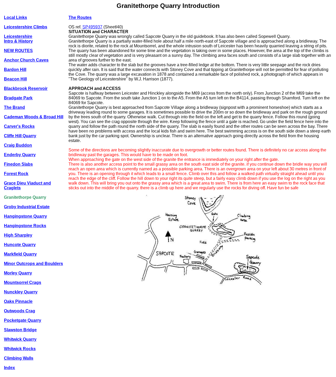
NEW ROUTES (18, 50)
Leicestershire (18, 36)
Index (9, 367)
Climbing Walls (18, 358)
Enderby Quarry (20, 154)
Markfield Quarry (20, 254)
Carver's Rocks (19, 126)
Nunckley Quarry (21, 292)
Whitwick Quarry (20, 339)
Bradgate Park (18, 98)
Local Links (15, 17)
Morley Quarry (18, 273)
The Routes (80, 17)
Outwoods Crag (19, 311)
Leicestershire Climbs (25, 27)
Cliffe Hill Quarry (20, 136)
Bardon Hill (15, 69)
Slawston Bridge (20, 330)
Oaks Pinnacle (18, 301)
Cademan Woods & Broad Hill (33, 117)
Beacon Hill (15, 79)
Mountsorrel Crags (22, 282)
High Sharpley (18, 235)
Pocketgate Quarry (22, 320)
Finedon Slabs (18, 164)
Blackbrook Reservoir (26, 88)
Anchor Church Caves (26, 60)
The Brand (14, 107)
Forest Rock (16, 173)
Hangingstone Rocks (25, 225)
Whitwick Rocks (20, 349)
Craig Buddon (18, 145)
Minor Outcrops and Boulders (33, 263)
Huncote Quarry (20, 244)
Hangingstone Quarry (25, 216)
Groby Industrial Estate (27, 207)
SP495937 (92, 27)
